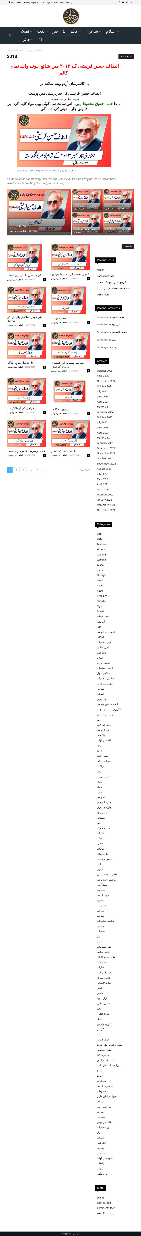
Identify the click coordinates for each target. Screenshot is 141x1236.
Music (100, 580)
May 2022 (102, 479)
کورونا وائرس (104, 1024)
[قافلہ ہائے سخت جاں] (118, 199)
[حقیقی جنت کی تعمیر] (70, 433)
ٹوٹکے (99, 786)
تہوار (99, 781)
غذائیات (100, 967)
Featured (102, 544)
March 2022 (104, 489)
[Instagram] (127, 3)
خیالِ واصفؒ (103, 853)
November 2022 (106, 453)
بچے (99, 719)
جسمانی (101, 817)
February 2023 (105, 443)
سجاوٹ (101, 890)
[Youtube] (123, 3)
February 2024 (105, 412)
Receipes (102, 595)
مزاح (99, 1070)
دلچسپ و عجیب (105, 859)
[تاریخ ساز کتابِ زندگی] (26, 345)
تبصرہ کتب (102, 755)
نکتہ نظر (101, 1142)
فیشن (100, 993)
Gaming (101, 559)
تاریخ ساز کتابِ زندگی (20, 362)
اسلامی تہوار (103, 673)
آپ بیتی (101, 621)
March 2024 (104, 406)
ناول (99, 1132)
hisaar (100, 269)
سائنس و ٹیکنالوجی (106, 879)
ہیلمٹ (115, 347)
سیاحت (100, 915)
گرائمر (100, 1029)
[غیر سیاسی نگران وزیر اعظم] (26, 257)
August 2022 (104, 468)
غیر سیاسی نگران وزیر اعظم (24, 275)
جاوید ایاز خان (104, 802)
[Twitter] (131, 3)
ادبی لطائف (103, 647)
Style (99, 606)
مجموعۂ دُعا (103, 1055)
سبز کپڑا (116, 324)
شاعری (100, 926)
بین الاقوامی (103, 730)
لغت (99, 1034)
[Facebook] (119, 3)
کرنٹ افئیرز (103, 1013)
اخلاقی (100, 637)
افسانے (100, 693)
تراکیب (100, 766)
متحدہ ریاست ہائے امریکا (110, 1044)
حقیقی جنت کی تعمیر (64, 451)
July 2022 (102, 474)
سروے (100, 900)
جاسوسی (102, 797)
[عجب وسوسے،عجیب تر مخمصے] (87, 222)
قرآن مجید (102, 998)
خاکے (99, 838)
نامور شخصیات (104, 1127)
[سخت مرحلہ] (70, 300)
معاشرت (101, 1080)
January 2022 (104, 499)
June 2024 (102, 396)
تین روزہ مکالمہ (60, 409)
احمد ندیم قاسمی (106, 632)
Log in (100, 1197)
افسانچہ (101, 688)
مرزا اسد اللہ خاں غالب (109, 1065)
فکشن (100, 988)
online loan (103, 294)
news (100, 585)
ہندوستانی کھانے (105, 1158)
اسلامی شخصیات (106, 678)
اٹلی (99, 626)
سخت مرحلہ (59, 318)
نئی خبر (101, 1117)
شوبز (99, 936)
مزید (99, 1075)
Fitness (101, 549)
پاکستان (101, 735)
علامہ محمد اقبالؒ (106, 957)
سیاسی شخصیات (106, 920)
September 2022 (106, 463)
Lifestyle (101, 575)
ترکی (99, 771)
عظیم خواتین (103, 951)
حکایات (100, 833)
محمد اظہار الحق (106, 1060)
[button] (10, 35)
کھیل (99, 1019)
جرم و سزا (102, 812)
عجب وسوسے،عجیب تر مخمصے (26, 451)
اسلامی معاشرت (105, 683)
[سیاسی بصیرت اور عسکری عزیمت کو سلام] (70, 345)
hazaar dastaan (106, 276)
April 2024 (103, 401)
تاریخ (99, 750)
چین (99, 822)
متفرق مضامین (104, 1049)
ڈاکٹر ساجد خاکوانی (107, 874)
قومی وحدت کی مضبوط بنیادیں (70, 274)
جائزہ (100, 792)
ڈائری (100, 869)
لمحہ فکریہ (103, 1039)
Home (10, 50)
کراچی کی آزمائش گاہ (20, 408)
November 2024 (106, 381)
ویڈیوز (100, 1168)
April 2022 (103, 484)
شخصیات (101, 931)
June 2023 (102, 427)
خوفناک (101, 848)
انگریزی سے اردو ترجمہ (109, 709)
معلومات (101, 1091)
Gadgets (101, 554)
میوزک (100, 1111)
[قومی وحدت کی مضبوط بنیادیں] (70, 257)
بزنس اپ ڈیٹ (104, 724)
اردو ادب (101, 652)
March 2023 (104, 437)
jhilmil (100, 570)
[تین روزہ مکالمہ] (70, 391)
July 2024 (102, 391)
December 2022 (106, 448)
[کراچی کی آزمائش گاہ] (26, 391)
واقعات (100, 1163)
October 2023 (104, 417)
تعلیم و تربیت (103, 776)
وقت (114, 339)
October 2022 (104, 458)
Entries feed (104, 1202)
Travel (100, 611)
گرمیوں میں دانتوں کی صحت (111, 282)
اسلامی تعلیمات (105, 668)
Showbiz (102, 601)
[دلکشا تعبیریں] (39, 210)
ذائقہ (99, 864)
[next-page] (45, 470)
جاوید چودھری (104, 807)
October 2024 (104, 386)
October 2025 (104, 370)
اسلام (100, 657)
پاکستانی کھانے (104, 740)
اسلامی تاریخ (103, 663)
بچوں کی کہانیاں (105, 714)
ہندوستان (102, 1153)
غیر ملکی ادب (104, 972)
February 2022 (105, 494)
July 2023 (102, 422)
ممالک (100, 1101)
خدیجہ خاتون (118, 317)
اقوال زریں (102, 699)
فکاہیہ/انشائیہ (104, 982)
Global (100, 564)
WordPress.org (105, 1213)
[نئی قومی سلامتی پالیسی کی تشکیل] (87, 199)
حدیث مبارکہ (103, 828)
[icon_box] (66, 3)
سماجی (101, 910)
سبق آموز (102, 884)
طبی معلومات (104, 946)
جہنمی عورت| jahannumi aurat (113, 288)
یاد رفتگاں (102, 1173)
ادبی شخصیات (104, 642)
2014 (99, 539)
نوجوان (100, 1147)
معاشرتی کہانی (105, 1086)
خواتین (100, 843)
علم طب (101, 962)
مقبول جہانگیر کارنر (107, 1096)
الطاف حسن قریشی (33, 50)
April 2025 (103, 375)
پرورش (100, 745)
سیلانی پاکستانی (119, 332)
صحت (100, 941)
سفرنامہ (101, 905)
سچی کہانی (103, 895)
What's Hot (103, 616)
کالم (99, 1008)
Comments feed (106, 1208)
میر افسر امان (104, 1106)
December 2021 (106, 504)
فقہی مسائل (103, 977)
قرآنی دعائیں (103, 1003)
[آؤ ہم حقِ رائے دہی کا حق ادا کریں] (118, 222)
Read (100, 590)
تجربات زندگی (104, 761)
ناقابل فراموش (104, 1122)
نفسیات (101, 1137)
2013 (99, 534)
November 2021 (106, 510)
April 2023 (103, 432)
